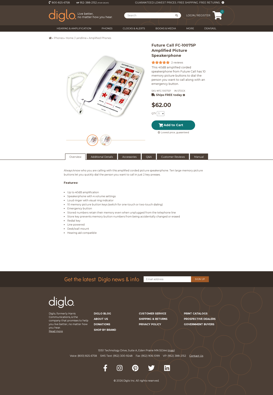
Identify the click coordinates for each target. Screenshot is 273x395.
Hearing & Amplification (74, 28)
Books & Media (165, 28)
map (171, 350)
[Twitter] (151, 368)
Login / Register (198, 15)
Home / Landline (76, 38)
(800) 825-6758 (87, 355)
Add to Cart (173, 125)
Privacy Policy (150, 324)
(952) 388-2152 (177, 355)
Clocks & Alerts (134, 28)
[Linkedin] (167, 368)
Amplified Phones (100, 38)
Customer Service (152, 313)
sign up (200, 279)
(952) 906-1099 (150, 355)
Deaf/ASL (210, 28)
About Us (101, 318)
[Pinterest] (135, 368)
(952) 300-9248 (123, 355)
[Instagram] (120, 368)
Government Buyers (199, 324)
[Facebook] (105, 368)
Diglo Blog (102, 313)
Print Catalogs (196, 313)
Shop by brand (105, 329)
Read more (56, 331)
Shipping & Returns (153, 318)
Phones (107, 28)
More (190, 28)
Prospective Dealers (200, 318)
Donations (102, 324)
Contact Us (196, 355)
